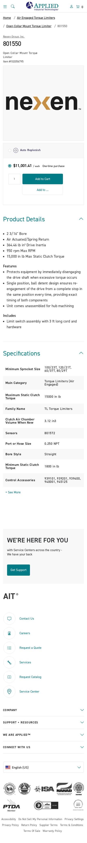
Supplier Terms (48, 825)
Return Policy (29, 825)
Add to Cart (42, 179)
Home (7, 18)
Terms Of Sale (31, 831)
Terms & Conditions (71, 825)
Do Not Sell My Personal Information (40, 819)
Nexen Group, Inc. (13, 37)
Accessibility (8, 819)
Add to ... (43, 190)
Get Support (19, 570)
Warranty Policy (52, 831)
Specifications (21, 353)
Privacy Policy (10, 825)
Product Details (24, 219)
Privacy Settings (74, 819)
